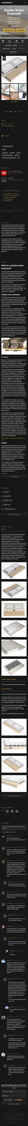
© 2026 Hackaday (14, 1122)
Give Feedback (5, 1115)
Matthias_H (9, 860)
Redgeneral (9, 926)
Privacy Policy (22, 1115)
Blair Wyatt (9, 1017)
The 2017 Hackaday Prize (4, 58)
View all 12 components (14, 514)
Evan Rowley (10, 903)
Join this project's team (7, 126)
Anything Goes (9, 199)
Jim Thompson (10, 847)
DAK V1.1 (4, 529)
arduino (12, 153)
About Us (8, 1114)
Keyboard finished (6, 689)
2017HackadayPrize (7, 155)
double (17, 155)
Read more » (5, 473)
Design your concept (10, 197)
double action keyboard (9, 158)
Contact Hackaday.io (17, 1114)
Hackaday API (14, 1117)
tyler (8, 1053)
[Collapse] (12, 527)
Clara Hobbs (11, 1065)
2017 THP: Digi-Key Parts (15, 171)
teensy (18, 153)
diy (19, 158)
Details (15, 45)
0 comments (21, 531)
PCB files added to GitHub (8, 679)
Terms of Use (14, 1115)
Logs (14, 48)
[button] (24, 2)
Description (8, 45)
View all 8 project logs (14, 796)
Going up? (14, 1110)
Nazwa (8, 835)
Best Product (8, 201)
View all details (14, 476)
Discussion (13, 52)
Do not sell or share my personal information (14, 1119)
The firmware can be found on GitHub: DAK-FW (13, 439)
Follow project (9, 30)
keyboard (5, 153)
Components (6, 48)
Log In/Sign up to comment (9, 832)
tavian (8, 891)
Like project (21, 30)
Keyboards (11, 178)
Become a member (5, 1086)
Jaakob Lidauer (15, 26)
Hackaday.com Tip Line (11, 194)
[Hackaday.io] (7, 2)
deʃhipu (8, 960)
